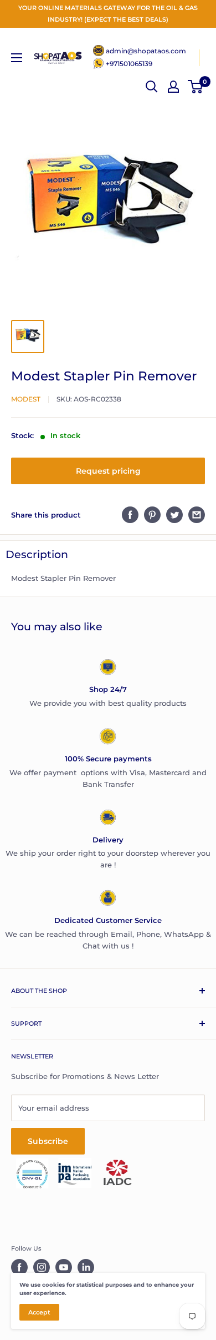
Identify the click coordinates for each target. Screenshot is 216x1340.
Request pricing (108, 471)
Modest (25, 399)
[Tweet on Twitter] (174, 514)
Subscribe (48, 1141)
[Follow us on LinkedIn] (86, 1267)
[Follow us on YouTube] (63, 1267)
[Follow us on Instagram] (41, 1267)
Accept (39, 1312)
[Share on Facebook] (130, 514)
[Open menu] (16, 57)
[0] (196, 86)
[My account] (173, 87)
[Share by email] (196, 514)
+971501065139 (129, 63)
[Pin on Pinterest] (152, 514)
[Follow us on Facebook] (19, 1267)
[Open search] (152, 87)
